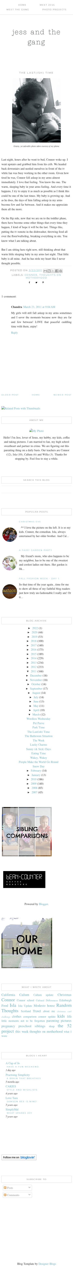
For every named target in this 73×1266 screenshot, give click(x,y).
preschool (24, 1026)
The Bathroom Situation (39, 736)
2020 (34, 632)
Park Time (38, 727)
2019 (34, 637)
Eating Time (38, 753)
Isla (13, 1005)
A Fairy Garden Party (35, 550)
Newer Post (63, 395)
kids (61, 1016)
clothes (16, 1016)
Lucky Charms (38, 744)
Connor (31, 275)
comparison (29, 1016)
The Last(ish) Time (38, 732)
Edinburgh (65, 1000)
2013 (33, 662)
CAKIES (11, 1086)
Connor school (25, 1000)
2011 (33, 671)
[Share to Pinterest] (61, 271)
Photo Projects (54, 9)
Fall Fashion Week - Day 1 (39, 578)
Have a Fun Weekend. (23, 1066)
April (36, 710)
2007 (34, 792)
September (36, 688)
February (36, 770)
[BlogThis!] (49, 271)
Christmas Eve (30, 521)
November (36, 680)
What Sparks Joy (19, 1113)
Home (22, 5)
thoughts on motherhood (43, 276)
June (36, 701)
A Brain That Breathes (24, 1078)
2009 (33, 783)
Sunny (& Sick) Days (38, 749)
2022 (35, 628)
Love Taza (12, 1098)
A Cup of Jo (13, 1063)
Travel (37, 1011)
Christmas (65, 994)
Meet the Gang (17, 9)
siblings (40, 1026)
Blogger (43, 904)
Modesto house (44, 1005)
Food (4, 1005)
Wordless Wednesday (38, 719)
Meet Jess (47, 5)
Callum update (43, 995)
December (36, 675)
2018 (33, 641)
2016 (33, 649)
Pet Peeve (38, 723)
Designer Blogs (47, 1264)
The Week (38, 740)
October (36, 684)
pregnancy (8, 1026)
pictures (66, 1020)
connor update (47, 1016)
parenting (52, 1020)
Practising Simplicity (18, 1075)
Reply (14, 332)
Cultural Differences (47, 1000)
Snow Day (39, 766)
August (36, 693)
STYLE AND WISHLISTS (22, 1090)
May (36, 706)
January (36, 775)
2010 (33, 779)
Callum (24, 994)
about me (49, 1011)
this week (21, 1031)
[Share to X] (53, 271)
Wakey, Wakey (38, 758)
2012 (33, 667)
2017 (33, 645)
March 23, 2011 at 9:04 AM (39, 307)
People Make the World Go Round (38, 762)
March (36, 714)
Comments (12, 1195)
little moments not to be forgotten (23, 1021)
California (8, 994)
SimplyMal (12, 1109)
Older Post (10, 395)
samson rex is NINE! (22, 1101)
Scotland (26, 1011)
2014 (33, 658)
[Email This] (45, 271)
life (69, 1016)
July (36, 697)
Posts (9, 1188)
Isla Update (25, 1006)
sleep (52, 1026)
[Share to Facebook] (57, 271)
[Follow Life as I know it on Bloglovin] (18, 1159)
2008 (34, 788)
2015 (33, 654)
